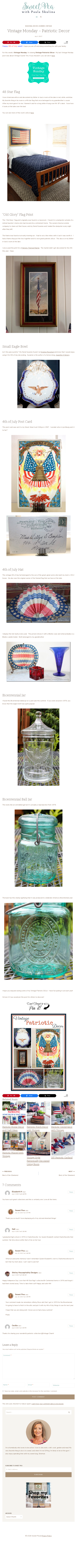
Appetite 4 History (62, 355)
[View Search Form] (41, 17)
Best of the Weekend (10, 1173)
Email (30, 1385)
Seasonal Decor (31, 26)
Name (6, 1385)
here (53, 56)
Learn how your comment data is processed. (47, 1404)
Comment (7, 1355)
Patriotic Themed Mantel (30, 248)
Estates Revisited (47, 352)
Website (56, 1385)
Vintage (49, 26)
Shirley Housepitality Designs (25, 1272)
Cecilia (15, 1325)
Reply (71, 1192)
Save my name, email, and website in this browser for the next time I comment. (31, 1391)
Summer (42, 26)
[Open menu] (36, 17)
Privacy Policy (47, 1536)
